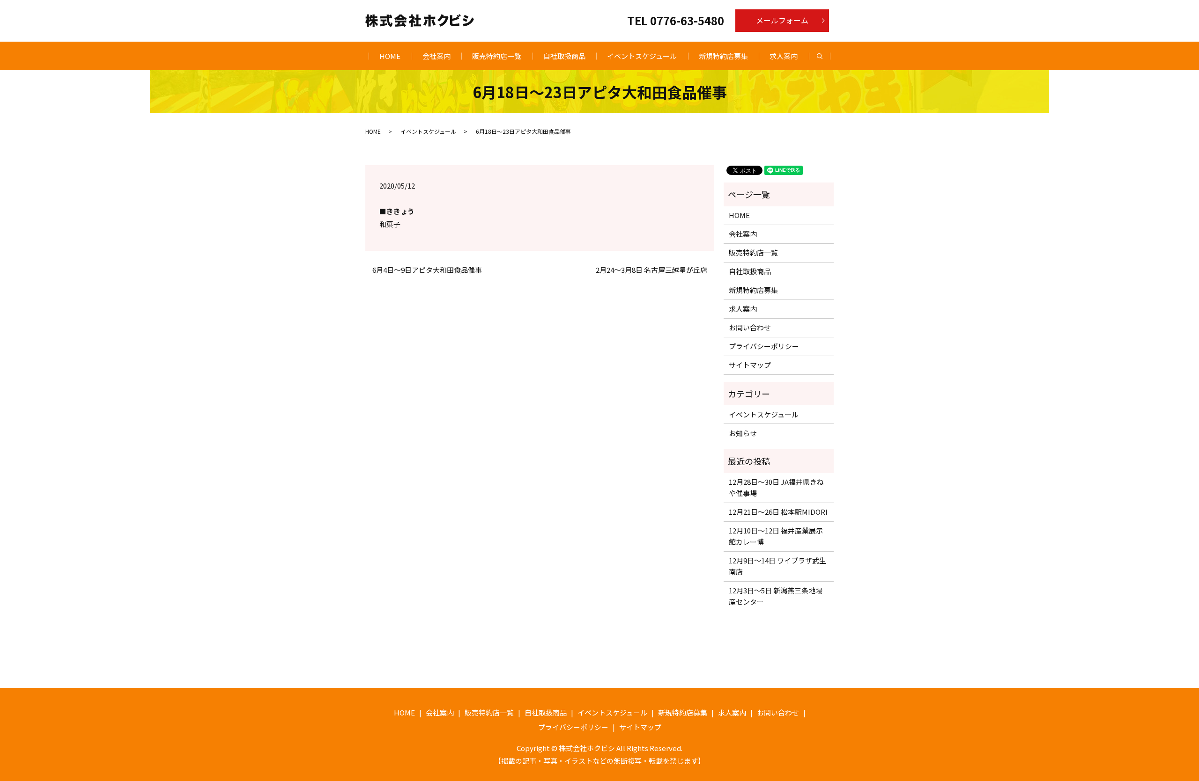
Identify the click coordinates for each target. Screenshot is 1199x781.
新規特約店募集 (723, 56)
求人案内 (784, 56)
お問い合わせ (750, 327)
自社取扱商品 (564, 56)
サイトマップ (750, 365)
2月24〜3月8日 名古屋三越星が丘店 (651, 270)
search (825, 56)
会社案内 (436, 56)
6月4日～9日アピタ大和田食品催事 (427, 270)
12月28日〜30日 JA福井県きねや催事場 (776, 487)
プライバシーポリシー (764, 346)
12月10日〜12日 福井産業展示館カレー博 (776, 536)
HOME (389, 56)
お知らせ (743, 433)
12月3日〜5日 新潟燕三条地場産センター (775, 595)
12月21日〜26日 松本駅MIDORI (778, 512)
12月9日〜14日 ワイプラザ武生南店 (777, 566)
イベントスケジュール (642, 56)
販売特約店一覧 (496, 56)
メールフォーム (782, 20)
